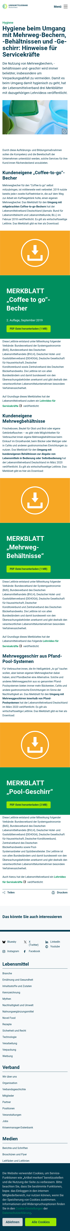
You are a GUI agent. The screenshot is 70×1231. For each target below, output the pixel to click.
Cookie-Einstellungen (29, 1208)
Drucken (62, 892)
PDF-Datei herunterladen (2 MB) (30, 804)
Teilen (11, 892)
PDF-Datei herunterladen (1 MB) (30, 328)
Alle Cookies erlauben (41, 1223)
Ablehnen (12, 1222)
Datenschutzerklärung (16, 1213)
